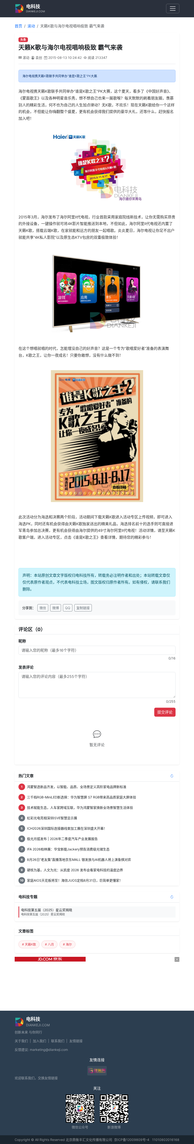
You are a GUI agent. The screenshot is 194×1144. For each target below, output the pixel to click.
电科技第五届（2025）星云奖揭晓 (46, 912)
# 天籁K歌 (29, 944)
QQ (67, 608)
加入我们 (39, 1041)
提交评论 (164, 712)
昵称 (22, 641)
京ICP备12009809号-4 (131, 1140)
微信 (43, 608)
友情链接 (76, 1041)
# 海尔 (67, 944)
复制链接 (83, 608)
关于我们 (21, 1041)
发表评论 (26, 667)
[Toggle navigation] (172, 8)
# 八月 (49, 944)
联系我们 (57, 1041)
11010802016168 (165, 1140)
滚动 (31, 26)
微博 (55, 608)
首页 (18, 26)
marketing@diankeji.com (49, 1050)
